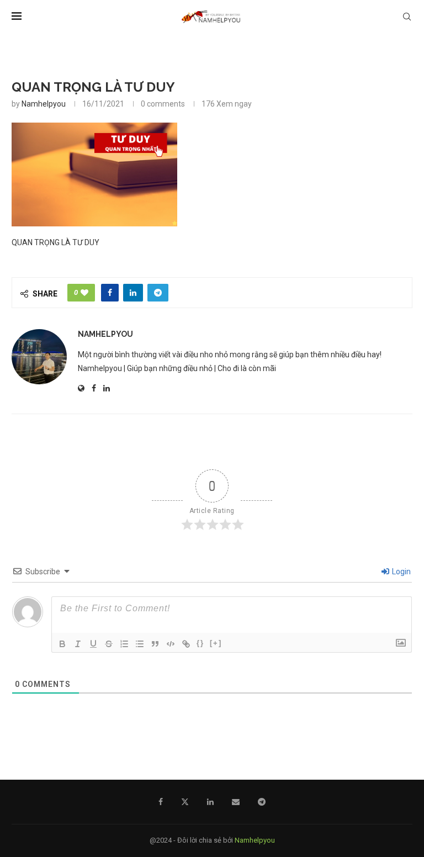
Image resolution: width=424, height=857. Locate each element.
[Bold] (62, 643)
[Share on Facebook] (110, 292)
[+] (216, 643)
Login (400, 571)
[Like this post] (84, 292)
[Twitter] (185, 801)
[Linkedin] (210, 801)
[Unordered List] (139, 643)
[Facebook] (160, 801)
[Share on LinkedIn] (133, 292)
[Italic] (78, 643)
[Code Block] (170, 643)
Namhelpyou (44, 103)
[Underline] (93, 643)
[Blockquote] (155, 643)
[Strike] (108, 643)
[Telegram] (262, 801)
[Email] (236, 801)
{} (200, 643)
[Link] (186, 643)
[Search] (406, 17)
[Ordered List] (124, 643)
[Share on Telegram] (157, 292)
